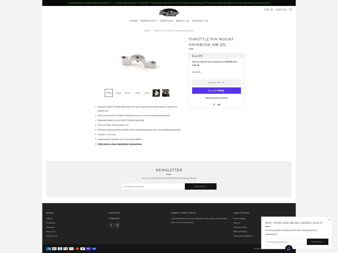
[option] (137, 61)
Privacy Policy (240, 227)
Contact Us (200, 21)
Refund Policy (240, 231)
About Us (182, 21)
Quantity (196, 72)
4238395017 (114, 218)
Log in (268, 9)
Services (166, 21)
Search (236, 223)
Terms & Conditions (242, 236)
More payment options (216, 97)
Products (147, 21)
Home (134, 21)
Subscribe (199, 186)
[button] (109, 93)
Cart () (281, 9)
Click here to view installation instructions (120, 144)
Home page (239, 218)
